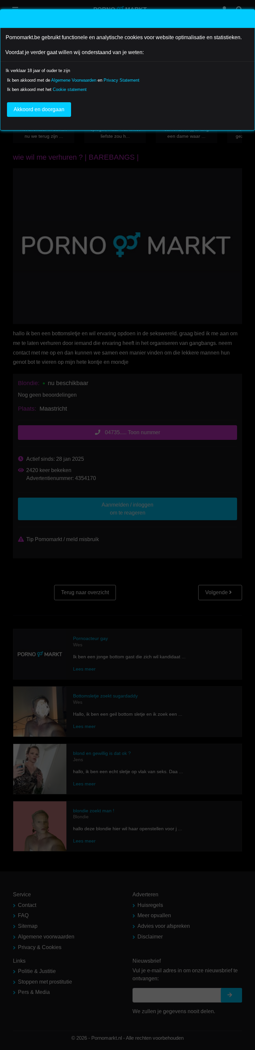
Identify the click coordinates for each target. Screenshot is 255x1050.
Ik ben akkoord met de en (73, 80)
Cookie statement (70, 89)
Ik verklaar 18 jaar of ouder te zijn (38, 70)
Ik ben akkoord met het (47, 89)
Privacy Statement (121, 80)
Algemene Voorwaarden (73, 80)
